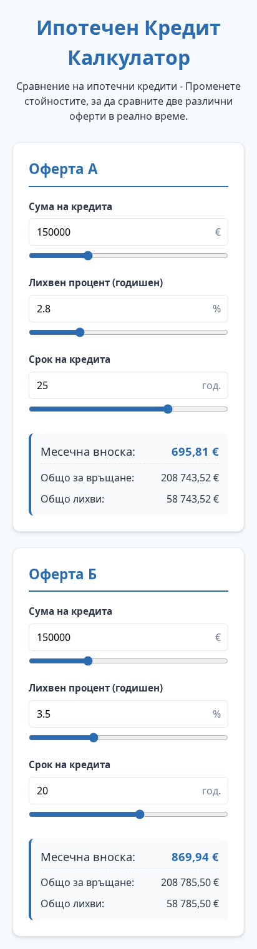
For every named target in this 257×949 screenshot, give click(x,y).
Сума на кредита (70, 206)
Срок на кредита (69, 359)
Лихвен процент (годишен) (96, 282)
